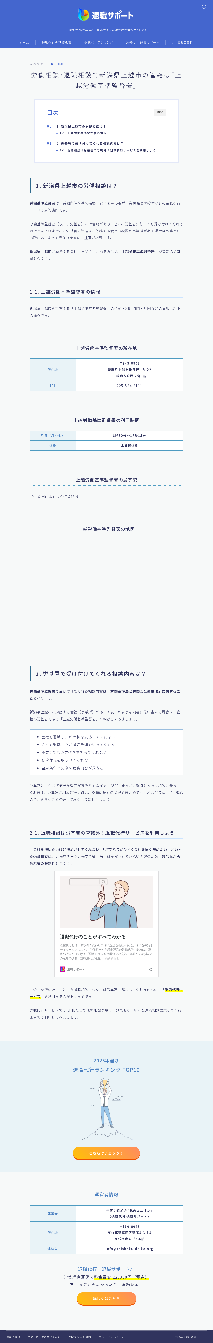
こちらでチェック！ (106, 1153)
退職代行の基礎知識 (57, 42)
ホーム (24, 42)
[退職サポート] (106, 14)
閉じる (160, 112)
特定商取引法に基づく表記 (44, 1337)
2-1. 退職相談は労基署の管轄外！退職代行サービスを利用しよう (107, 150)
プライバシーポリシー (112, 1337)
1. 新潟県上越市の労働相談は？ (81, 126)
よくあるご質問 (182, 42)
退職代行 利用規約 (79, 1337)
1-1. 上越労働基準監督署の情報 (83, 133)
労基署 (59, 64)
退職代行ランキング (98, 42)
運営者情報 (13, 1337)
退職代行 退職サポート (142, 42)
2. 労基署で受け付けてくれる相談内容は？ (90, 143)
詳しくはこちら (106, 1298)
